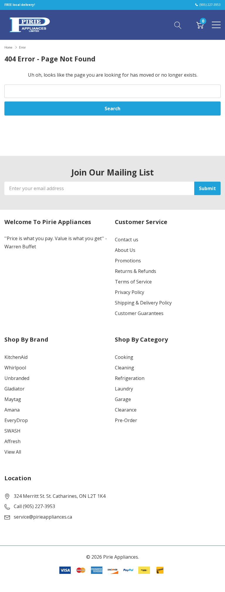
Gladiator (14, 389)
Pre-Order (126, 420)
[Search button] (178, 24)
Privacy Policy (129, 292)
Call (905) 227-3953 (34, 506)
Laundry (124, 389)
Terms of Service (133, 281)
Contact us (126, 239)
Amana (12, 410)
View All (12, 452)
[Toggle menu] (216, 24)
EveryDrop (16, 420)
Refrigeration (129, 378)
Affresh (12, 441)
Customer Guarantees (139, 313)
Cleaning (124, 367)
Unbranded (16, 378)
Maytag (12, 399)
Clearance (126, 410)
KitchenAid (16, 357)
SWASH (12, 431)
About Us (125, 250)
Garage (123, 399)
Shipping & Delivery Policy (143, 303)
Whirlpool (15, 367)
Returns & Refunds (135, 271)
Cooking (124, 357)
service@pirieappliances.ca (43, 517)
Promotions (128, 260)
